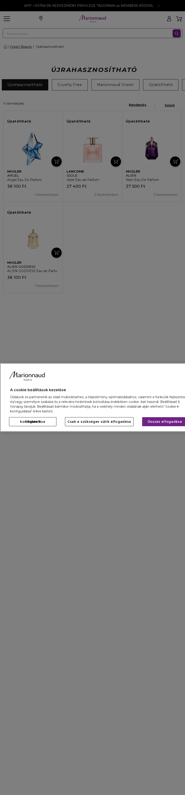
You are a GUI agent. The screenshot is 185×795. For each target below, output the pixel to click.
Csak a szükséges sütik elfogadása (99, 422)
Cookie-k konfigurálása (32, 422)
